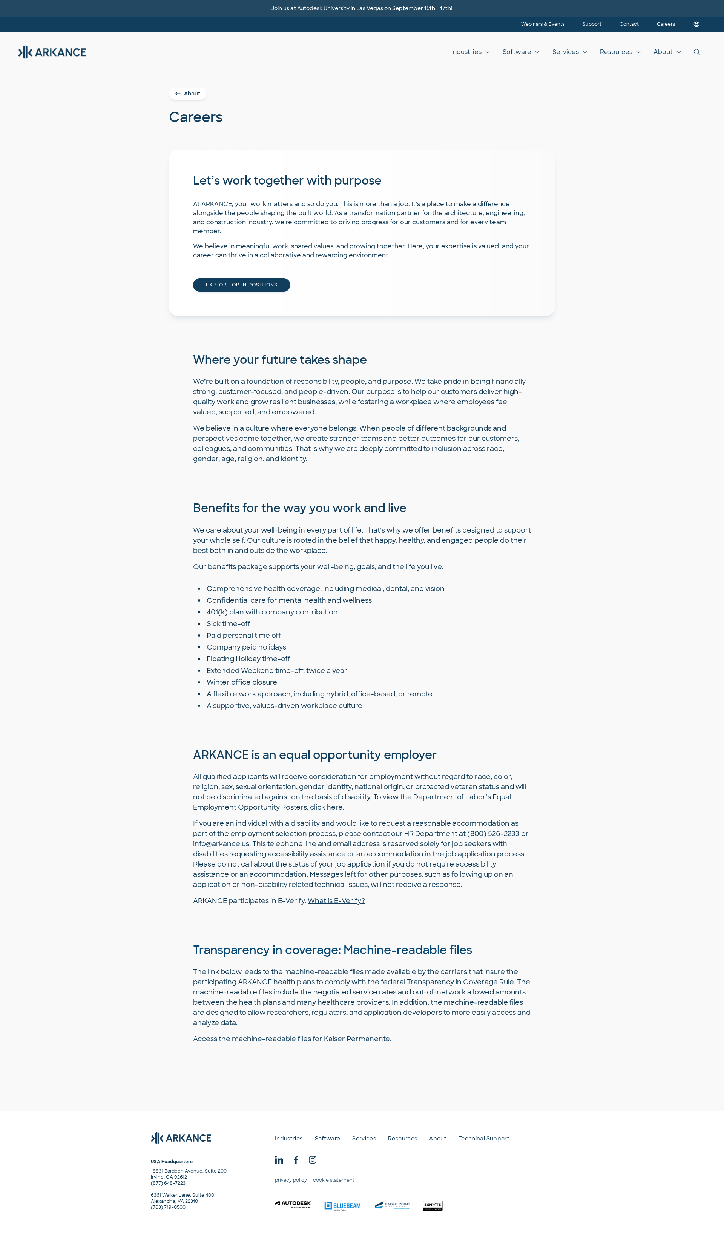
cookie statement (333, 1180)
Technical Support (484, 1138)
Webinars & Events (542, 24)
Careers (666, 24)
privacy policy (291, 1180)
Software (517, 52)
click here (326, 807)
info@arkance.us (221, 843)
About (663, 52)
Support (592, 24)
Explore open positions (242, 285)
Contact (629, 24)
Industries (466, 52)
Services (565, 52)
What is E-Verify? (336, 900)
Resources (616, 52)
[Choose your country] (696, 24)
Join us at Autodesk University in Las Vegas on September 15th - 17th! (362, 8)
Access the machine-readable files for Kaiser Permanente (291, 1039)
